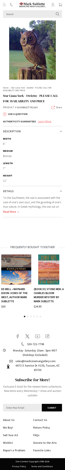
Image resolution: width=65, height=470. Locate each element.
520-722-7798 (35, 344)
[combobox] (28, 14)
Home (6, 87)
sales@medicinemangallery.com (35, 361)
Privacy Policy (19, 466)
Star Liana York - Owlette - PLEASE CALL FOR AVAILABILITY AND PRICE (27, 89)
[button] (4, 4)
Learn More (44, 121)
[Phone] (11, 4)
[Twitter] (27, 336)
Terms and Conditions (42, 466)
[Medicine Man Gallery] (32, 4)
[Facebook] (18, 336)
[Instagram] (47, 336)
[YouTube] (37, 336)
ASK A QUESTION (17, 114)
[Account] (53, 4)
